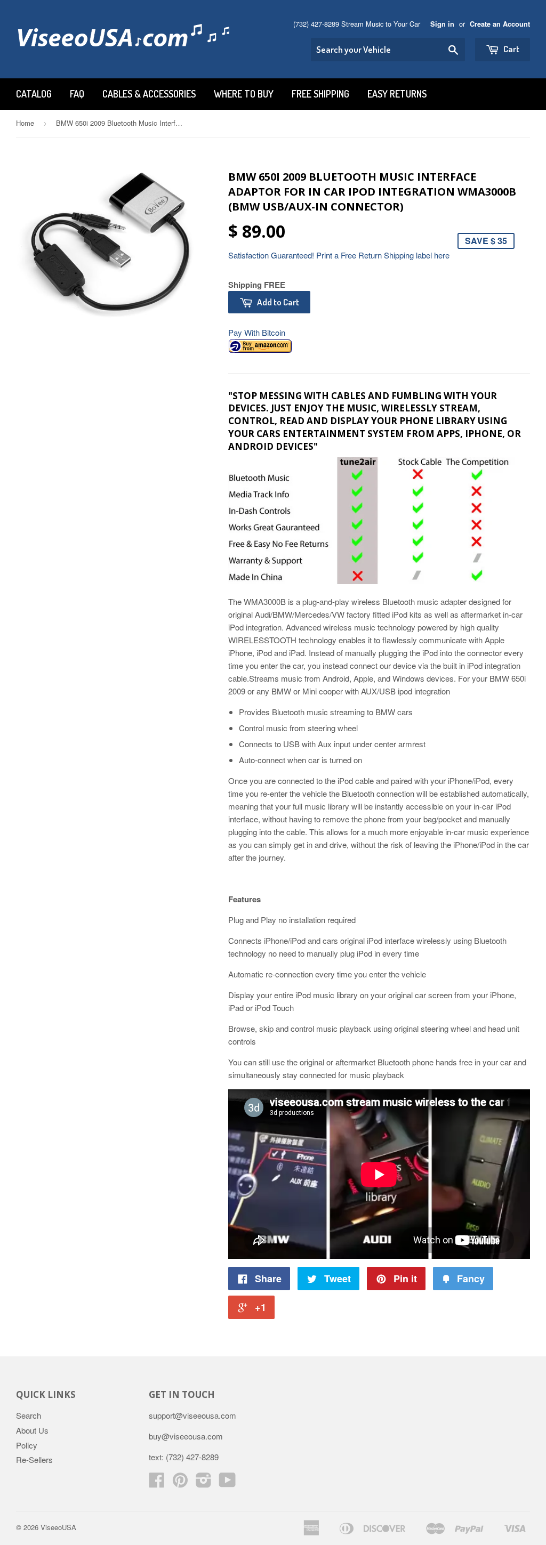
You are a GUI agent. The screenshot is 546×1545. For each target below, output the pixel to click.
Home (25, 123)
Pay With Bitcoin (256, 332)
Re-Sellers (34, 1459)
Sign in (442, 24)
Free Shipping (320, 94)
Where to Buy (244, 94)
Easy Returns (397, 94)
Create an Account (500, 24)
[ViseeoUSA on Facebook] (157, 1483)
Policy (26, 1445)
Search (28, 1415)
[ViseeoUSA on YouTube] (227, 1483)
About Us (32, 1430)
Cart (510, 48)
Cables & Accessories (149, 94)
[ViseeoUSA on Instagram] (204, 1483)
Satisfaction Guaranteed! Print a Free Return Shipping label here (338, 255)
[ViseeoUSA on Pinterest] (180, 1483)
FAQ (77, 94)
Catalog (34, 94)
